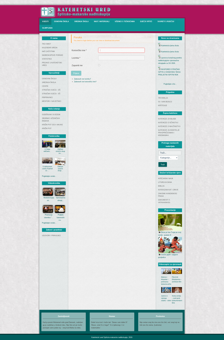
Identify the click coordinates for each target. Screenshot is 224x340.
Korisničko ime (79, 50)
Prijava (76, 73)
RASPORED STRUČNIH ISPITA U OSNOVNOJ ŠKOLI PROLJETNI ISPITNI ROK (169, 72)
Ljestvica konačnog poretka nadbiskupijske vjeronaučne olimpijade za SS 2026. (170, 60)
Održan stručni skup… (60, 169)
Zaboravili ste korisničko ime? (85, 82)
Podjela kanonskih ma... (60, 217)
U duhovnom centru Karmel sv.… (47, 169)
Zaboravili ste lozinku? (82, 79)
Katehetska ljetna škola (170, 46)
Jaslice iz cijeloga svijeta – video (166, 298)
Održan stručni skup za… (60, 151)
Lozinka (76, 58)
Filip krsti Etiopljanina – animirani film (177, 279)
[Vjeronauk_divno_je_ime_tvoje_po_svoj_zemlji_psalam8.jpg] (170, 222)
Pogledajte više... (170, 84)
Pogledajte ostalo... (49, 176)
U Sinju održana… (47, 150)
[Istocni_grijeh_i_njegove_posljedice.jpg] (170, 244)
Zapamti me (77, 65)
